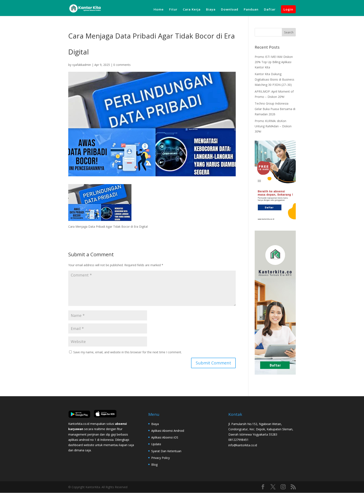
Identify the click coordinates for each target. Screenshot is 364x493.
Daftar (270, 9)
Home (159, 9)
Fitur (173, 9)
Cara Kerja (192, 9)
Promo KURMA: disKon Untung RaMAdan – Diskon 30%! (273, 126)
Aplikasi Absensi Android (167, 431)
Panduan (251, 9)
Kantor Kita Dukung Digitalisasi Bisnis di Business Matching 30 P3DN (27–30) (274, 79)
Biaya (210, 9)
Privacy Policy (160, 458)
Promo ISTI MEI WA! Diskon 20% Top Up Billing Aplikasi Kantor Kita (274, 62)
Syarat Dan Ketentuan (166, 451)
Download (229, 9)
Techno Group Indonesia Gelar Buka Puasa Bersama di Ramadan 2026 (275, 108)
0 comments (122, 65)
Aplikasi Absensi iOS (164, 437)
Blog (154, 464)
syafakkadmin (81, 65)
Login (288, 9)
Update (156, 444)
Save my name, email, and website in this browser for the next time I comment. (127, 352)
